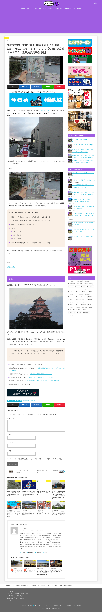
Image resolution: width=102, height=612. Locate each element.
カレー (83, 286)
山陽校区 (84, 302)
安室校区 (72, 302)
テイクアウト (86, 289)
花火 (71, 309)
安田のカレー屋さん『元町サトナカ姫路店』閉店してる (83, 223)
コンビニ (72, 289)
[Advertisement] (51, 22)
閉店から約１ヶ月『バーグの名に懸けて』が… (82, 238)
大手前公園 (72, 296)
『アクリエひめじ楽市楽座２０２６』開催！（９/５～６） (83, 231)
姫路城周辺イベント (81, 299)
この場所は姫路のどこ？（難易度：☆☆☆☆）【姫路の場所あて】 (82, 200)
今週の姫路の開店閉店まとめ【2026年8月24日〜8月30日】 (83, 207)
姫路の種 (48, 608)
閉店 (75, 309)
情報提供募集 (67, 8)
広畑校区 (84, 304)
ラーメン (85, 291)
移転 (91, 307)
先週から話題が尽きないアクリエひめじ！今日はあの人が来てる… (82, 151)
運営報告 (79, 8)
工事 (78, 304)
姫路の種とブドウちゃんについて (16, 598)
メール (10, 443)
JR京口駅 (72, 281)
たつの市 (80, 283)
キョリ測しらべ (44, 110)
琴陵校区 (78, 307)
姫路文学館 (11, 267)
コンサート (90, 286)
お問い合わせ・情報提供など (15, 595)
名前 (9, 435)
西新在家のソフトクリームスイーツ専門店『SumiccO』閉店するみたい (83, 161)
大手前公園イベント (81, 296)
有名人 (90, 304)
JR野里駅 (87, 281)
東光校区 (72, 307)
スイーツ (78, 289)
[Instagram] (29, 552)
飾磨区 (79, 312)
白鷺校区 (85, 307)
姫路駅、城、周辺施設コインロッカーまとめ (42, 377)
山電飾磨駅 (72, 304)
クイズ (44, 8)
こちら (32, 384)
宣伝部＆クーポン (58, 8)
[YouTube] (38, 552)
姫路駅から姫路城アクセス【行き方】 (41, 374)
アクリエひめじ (88, 283)
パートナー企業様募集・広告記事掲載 (17, 593)
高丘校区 (72, 315)
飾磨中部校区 (73, 312)
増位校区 (88, 294)
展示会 (33, 400)
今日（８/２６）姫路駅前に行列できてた (83, 144)
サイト (9, 451)
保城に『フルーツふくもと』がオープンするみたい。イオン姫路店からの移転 (83, 156)
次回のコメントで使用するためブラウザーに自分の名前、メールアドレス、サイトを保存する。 (37, 459)
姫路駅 (90, 299)
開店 (80, 309)
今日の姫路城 (19, 400)
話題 (40, 8)
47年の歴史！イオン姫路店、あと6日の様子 (83, 140)
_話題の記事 (72, 283)
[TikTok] (45, 552)
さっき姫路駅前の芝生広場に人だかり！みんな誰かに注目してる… (83, 186)
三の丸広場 (72, 294)
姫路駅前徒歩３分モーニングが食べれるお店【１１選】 (43, 380)
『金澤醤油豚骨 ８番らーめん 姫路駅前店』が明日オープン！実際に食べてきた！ (81, 215)
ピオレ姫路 (72, 291)
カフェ (77, 286)
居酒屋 (77, 302)
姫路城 (90, 296)
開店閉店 (23, 8)
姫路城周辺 (72, 299)
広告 (74, 8)
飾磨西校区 (86, 312)
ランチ (78, 291)
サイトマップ (11, 591)
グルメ (35, 8)
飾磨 (85, 309)
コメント (10, 418)
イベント (29, 8)
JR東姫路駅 (79, 281)
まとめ (49, 8)
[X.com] (22, 552)
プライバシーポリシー (13, 600)
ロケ (91, 291)
